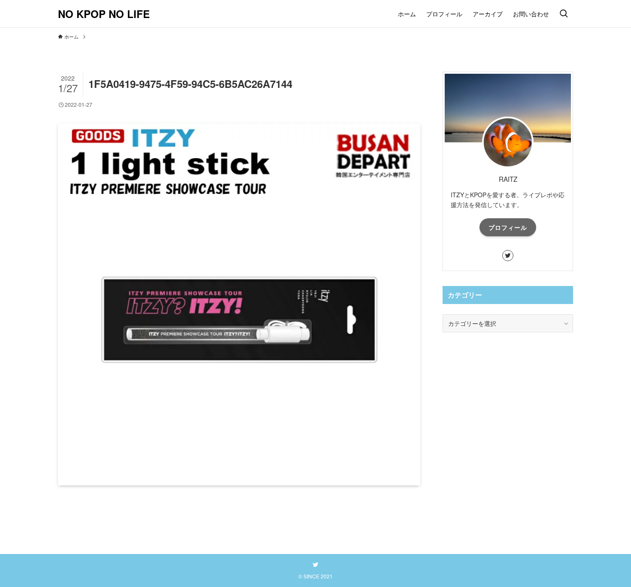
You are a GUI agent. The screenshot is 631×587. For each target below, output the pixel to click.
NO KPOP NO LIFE (104, 14)
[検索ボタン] (563, 13)
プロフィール (507, 227)
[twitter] (507, 255)
